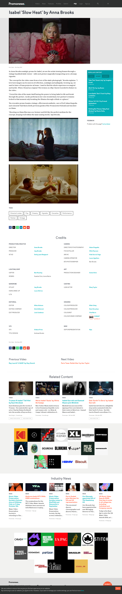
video (11, 398)
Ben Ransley (38, 273)
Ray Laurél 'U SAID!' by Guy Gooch (22, 363)
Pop (27, 213)
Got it (118, 588)
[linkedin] (21, 227)
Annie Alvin (93, 273)
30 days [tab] (98, 76)
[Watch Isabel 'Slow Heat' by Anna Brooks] (49, 41)
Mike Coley (93, 305)
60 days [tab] (105, 76)
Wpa (90, 330)
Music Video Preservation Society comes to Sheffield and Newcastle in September (55, 501)
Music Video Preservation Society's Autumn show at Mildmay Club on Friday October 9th (15, 501)
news (64, 398)
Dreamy (35, 213)
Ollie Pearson (93, 251)
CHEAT (97, 316)
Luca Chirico (38, 291)
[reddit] (24, 227)
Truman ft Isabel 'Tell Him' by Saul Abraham (20, 401)
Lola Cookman (39, 312)
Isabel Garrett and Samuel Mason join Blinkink (73, 401)
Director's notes (16, 213)
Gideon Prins (38, 330)
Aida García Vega (95, 254)
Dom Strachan (94, 309)
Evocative (55, 213)
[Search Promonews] (98, 3)
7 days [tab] (91, 76)
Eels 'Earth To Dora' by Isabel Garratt (101, 401)
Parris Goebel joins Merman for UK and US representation (72, 499)
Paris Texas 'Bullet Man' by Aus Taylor (75, 363)
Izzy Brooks (38, 251)
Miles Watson (38, 305)
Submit (66, 4)
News (44, 4)
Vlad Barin (92, 312)
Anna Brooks (38, 247)
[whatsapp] (17, 227)
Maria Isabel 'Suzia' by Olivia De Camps (47, 401)
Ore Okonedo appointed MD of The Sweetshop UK (88, 499)
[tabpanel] (100, 97)
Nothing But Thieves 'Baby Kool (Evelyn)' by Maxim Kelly (99, 110)
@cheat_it (97, 319)
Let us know (106, 124)
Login (81, 4)
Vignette (45, 213)
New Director (27, 418)
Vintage (22, 218)
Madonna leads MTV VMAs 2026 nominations (35, 497)
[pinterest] (28, 227)
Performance (67, 213)
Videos (37, 4)
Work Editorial (39, 309)
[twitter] (13, 227)
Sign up (87, 4)
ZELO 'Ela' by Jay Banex (96, 88)
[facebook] (10, 227)
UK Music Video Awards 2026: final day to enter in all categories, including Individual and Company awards (105, 502)
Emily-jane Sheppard (41, 254)
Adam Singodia (94, 247)
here (82, 590)
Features (51, 4)
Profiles (58, 4)
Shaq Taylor (93, 287)
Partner (13, 218)
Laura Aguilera (94, 258)
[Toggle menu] (108, 3)
